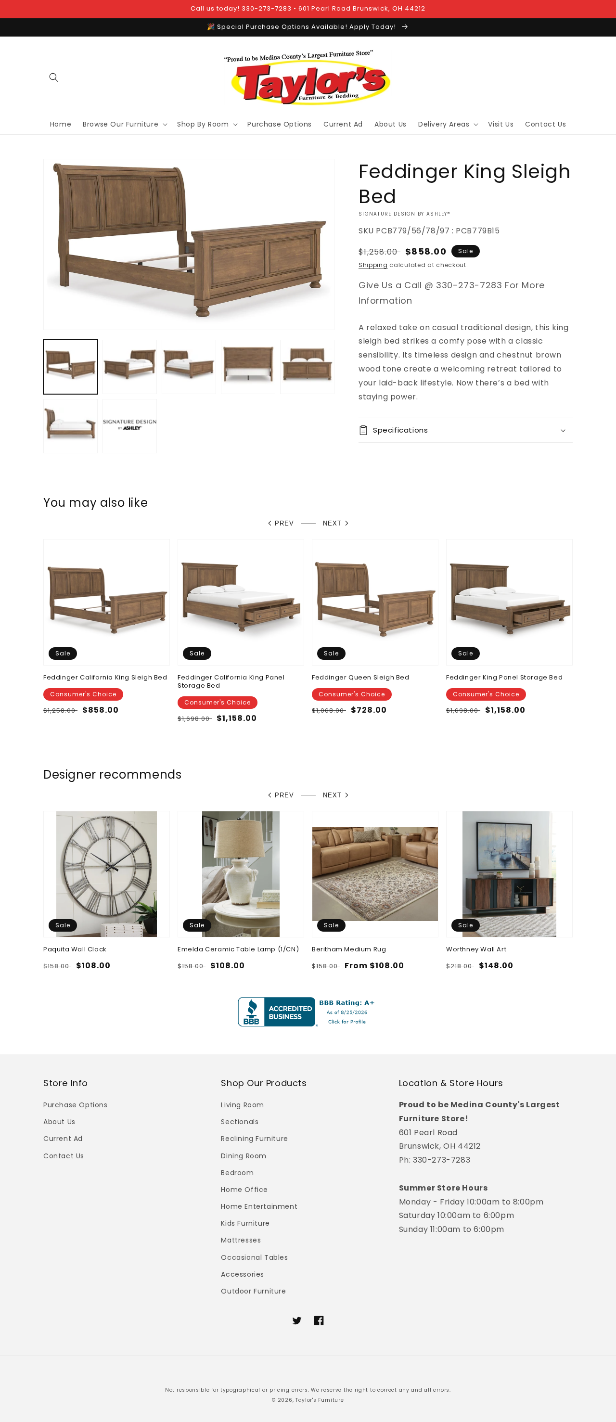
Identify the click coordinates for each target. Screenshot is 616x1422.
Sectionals (239, 1122)
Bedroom (237, 1173)
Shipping (373, 265)
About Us (59, 1122)
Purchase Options (75, 1105)
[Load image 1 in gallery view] (70, 366)
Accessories (242, 1274)
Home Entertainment (259, 1206)
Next (332, 523)
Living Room (242, 1105)
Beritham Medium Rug (349, 950)
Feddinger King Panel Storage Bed (504, 678)
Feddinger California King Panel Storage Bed (231, 682)
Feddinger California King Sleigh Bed (105, 678)
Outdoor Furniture (253, 1291)
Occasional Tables (254, 1257)
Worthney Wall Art (476, 950)
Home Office (244, 1189)
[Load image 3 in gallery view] (189, 366)
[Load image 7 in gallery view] (130, 425)
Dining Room (244, 1156)
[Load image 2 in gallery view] (130, 366)
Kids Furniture (245, 1223)
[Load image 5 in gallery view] (307, 366)
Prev (284, 523)
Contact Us (63, 1156)
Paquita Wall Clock (75, 950)
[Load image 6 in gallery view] (70, 425)
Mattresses (241, 1240)
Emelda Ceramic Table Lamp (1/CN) (238, 950)
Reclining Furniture (254, 1138)
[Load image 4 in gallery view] (248, 366)
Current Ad (63, 1138)
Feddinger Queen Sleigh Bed (361, 678)
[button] (53, 77)
